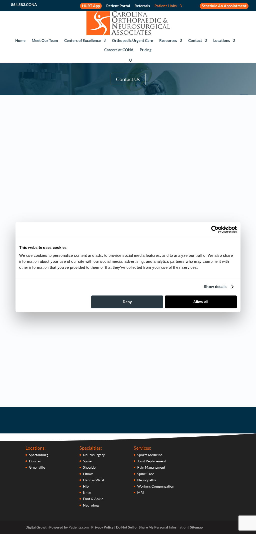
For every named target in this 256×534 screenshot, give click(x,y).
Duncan (35, 461)
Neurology (91, 505)
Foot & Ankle (93, 499)
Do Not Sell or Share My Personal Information (152, 527)
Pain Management (151, 467)
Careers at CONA (119, 50)
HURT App (91, 5)
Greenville (37, 467)
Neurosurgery (94, 455)
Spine (87, 461)
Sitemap (196, 527)
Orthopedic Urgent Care (132, 41)
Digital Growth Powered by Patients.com (57, 527)
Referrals (142, 6)
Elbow (88, 474)
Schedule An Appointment (224, 5)
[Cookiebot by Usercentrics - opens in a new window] (215, 229)
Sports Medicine (149, 455)
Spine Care (145, 474)
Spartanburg (38, 455)
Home (20, 41)
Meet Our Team (45, 41)
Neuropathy (146, 480)
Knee (87, 492)
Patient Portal (118, 6)
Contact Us (128, 79)
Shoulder (90, 467)
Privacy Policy (102, 527)
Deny (127, 302)
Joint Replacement (151, 461)
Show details (215, 286)
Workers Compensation (155, 486)
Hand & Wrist (93, 480)
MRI (140, 492)
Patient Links (165, 6)
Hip (86, 486)
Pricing (146, 50)
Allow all (200, 302)
